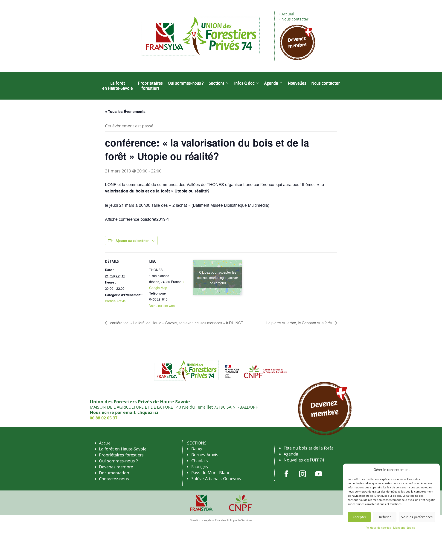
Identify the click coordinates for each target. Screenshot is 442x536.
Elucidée (220, 520)
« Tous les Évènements (125, 111)
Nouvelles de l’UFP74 (304, 460)
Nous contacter (295, 19)
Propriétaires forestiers (150, 86)
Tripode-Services (241, 520)
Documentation (114, 473)
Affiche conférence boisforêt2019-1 (137, 219)
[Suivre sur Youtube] (319, 474)
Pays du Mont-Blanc (210, 472)
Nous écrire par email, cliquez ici (124, 412)
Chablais (199, 460)
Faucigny (199, 466)
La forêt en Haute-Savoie (117, 86)
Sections (216, 83)
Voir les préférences (417, 517)
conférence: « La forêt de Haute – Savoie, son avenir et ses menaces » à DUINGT (176, 322)
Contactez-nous (114, 479)
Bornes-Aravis (115, 300)
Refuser (385, 517)
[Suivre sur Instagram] (302, 474)
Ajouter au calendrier (132, 240)
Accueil (288, 14)
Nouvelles (297, 83)
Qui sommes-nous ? (186, 83)
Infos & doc (244, 83)
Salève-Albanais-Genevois (216, 478)
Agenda (271, 83)
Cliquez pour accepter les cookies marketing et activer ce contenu (217, 277)
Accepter (359, 517)
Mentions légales (404, 528)
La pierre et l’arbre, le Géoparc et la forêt (299, 322)
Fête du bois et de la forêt (308, 448)
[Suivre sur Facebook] (286, 474)
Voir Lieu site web (162, 305)
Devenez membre (116, 467)
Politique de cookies (378, 528)
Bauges (198, 448)
